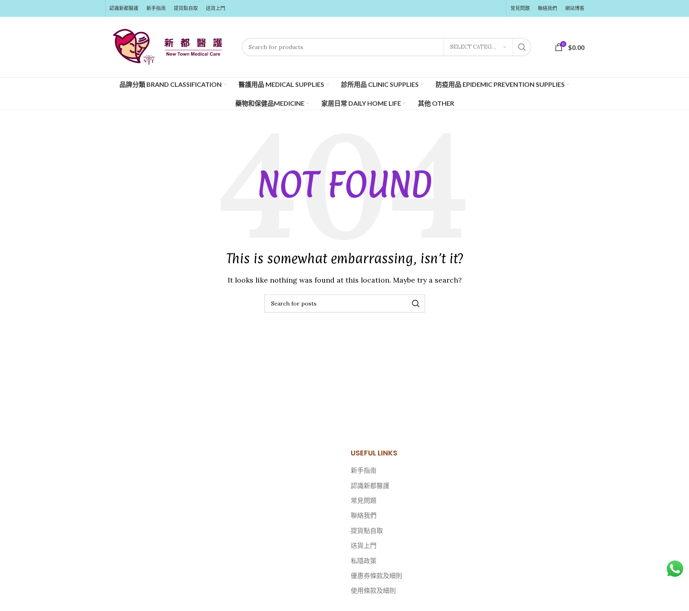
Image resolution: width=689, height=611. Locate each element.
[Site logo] (169, 46)
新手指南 (363, 470)
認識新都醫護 (370, 486)
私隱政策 (363, 561)
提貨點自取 (367, 531)
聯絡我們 (363, 515)
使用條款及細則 (373, 590)
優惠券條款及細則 (376, 576)
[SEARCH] (522, 47)
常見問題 (363, 500)
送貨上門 (363, 545)
